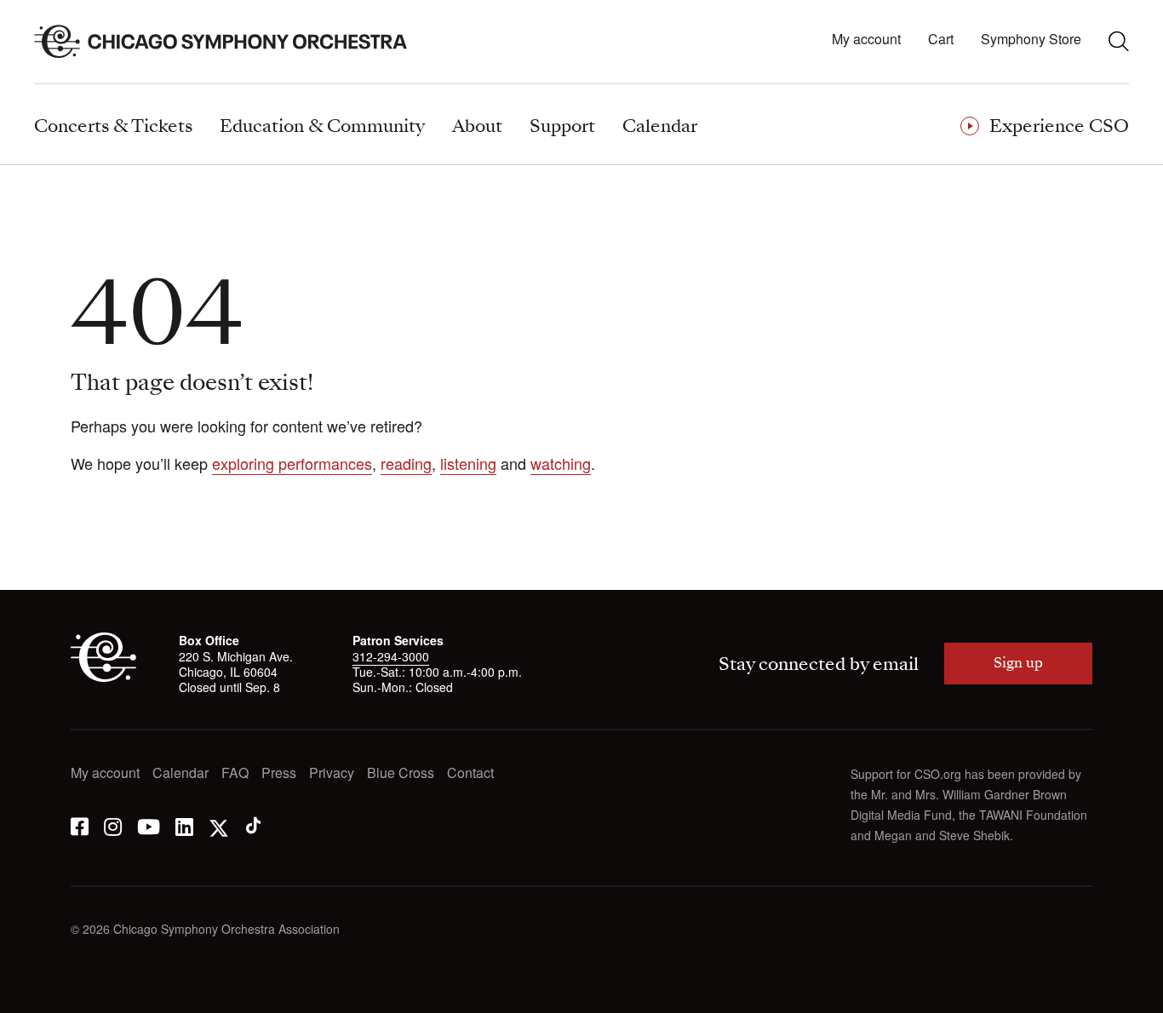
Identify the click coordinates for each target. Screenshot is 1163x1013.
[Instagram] (113, 825)
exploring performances (292, 463)
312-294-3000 (390, 656)
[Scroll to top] (47, 994)
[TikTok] (253, 825)
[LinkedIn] (184, 825)
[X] (219, 825)
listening (468, 463)
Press (278, 773)
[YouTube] (148, 825)
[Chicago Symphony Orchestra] (230, 41)
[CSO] (103, 676)
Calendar (180, 773)
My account (866, 40)
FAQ (235, 773)
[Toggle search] (1119, 41)
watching (560, 463)
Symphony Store (1031, 40)
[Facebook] (80, 825)
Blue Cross (400, 773)
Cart (941, 40)
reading (406, 463)
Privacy (331, 773)
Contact (470, 773)
